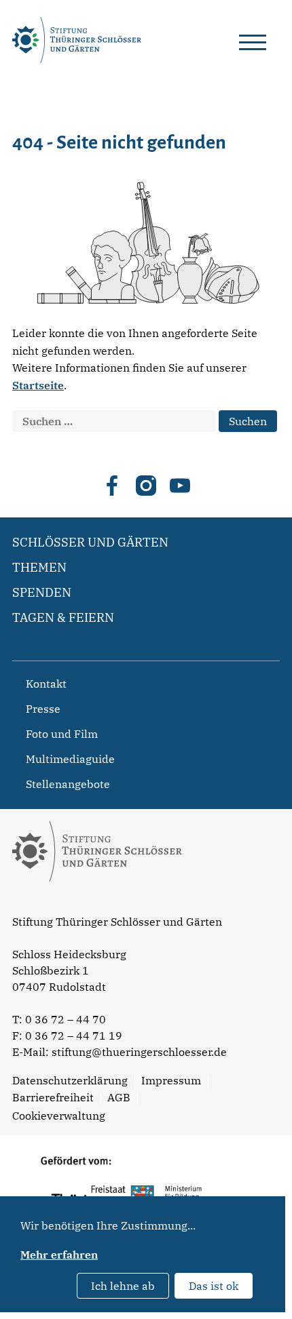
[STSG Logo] (97, 905)
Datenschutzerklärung (70, 1080)
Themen (39, 567)
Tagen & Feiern (63, 617)
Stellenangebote (68, 784)
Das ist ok (213, 1286)
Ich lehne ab (123, 1286)
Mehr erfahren (59, 1254)
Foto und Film (62, 734)
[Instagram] (146, 485)
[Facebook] (112, 485)
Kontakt (46, 683)
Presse (43, 708)
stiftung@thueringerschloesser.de (139, 1052)
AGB (118, 1097)
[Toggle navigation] (252, 40)
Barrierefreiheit (53, 1097)
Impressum (171, 1080)
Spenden (41, 592)
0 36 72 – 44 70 (65, 1019)
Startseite (38, 385)
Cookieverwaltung (58, 1115)
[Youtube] (180, 485)
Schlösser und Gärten (90, 542)
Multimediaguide (70, 759)
